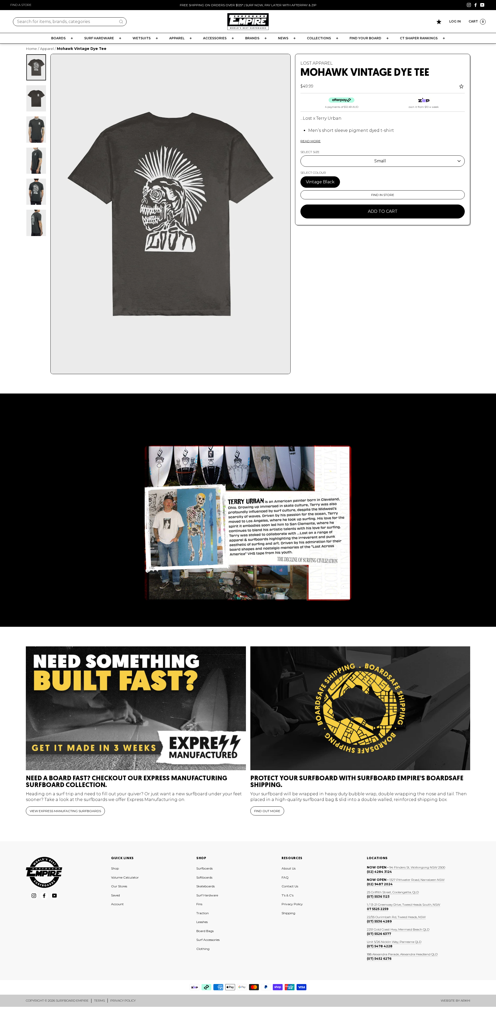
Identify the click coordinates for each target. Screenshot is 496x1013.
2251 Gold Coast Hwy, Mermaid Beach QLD (398, 929)
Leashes (202, 922)
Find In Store (382, 195)
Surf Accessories (208, 940)
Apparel (47, 49)
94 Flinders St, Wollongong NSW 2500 (417, 867)
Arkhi (465, 1000)
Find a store (21, 5)
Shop (115, 868)
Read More (310, 141)
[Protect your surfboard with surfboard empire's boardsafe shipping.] (360, 708)
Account (117, 904)
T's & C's (287, 895)
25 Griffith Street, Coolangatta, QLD (393, 892)
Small (380, 160)
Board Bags (205, 931)
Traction (202, 913)
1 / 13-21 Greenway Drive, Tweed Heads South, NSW (403, 904)
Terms (99, 1000)
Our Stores (119, 886)
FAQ (285, 877)
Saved (115, 895)
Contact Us (290, 886)
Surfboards (204, 868)
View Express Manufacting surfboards (65, 811)
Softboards (204, 877)
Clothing (203, 949)
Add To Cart (383, 211)
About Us (289, 868)
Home (31, 49)
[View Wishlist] (438, 21)
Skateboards (205, 886)
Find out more (267, 811)
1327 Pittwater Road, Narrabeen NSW (417, 880)
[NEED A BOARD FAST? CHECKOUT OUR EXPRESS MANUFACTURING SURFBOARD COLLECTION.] (136, 708)
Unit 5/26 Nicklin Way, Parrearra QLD (394, 942)
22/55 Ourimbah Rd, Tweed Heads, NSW (396, 917)
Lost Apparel (316, 63)
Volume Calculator (125, 877)
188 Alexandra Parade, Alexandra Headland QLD (402, 954)
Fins (199, 904)
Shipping (288, 913)
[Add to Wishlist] (462, 86)
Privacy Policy (292, 904)
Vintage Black (320, 181)
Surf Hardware (207, 895)
